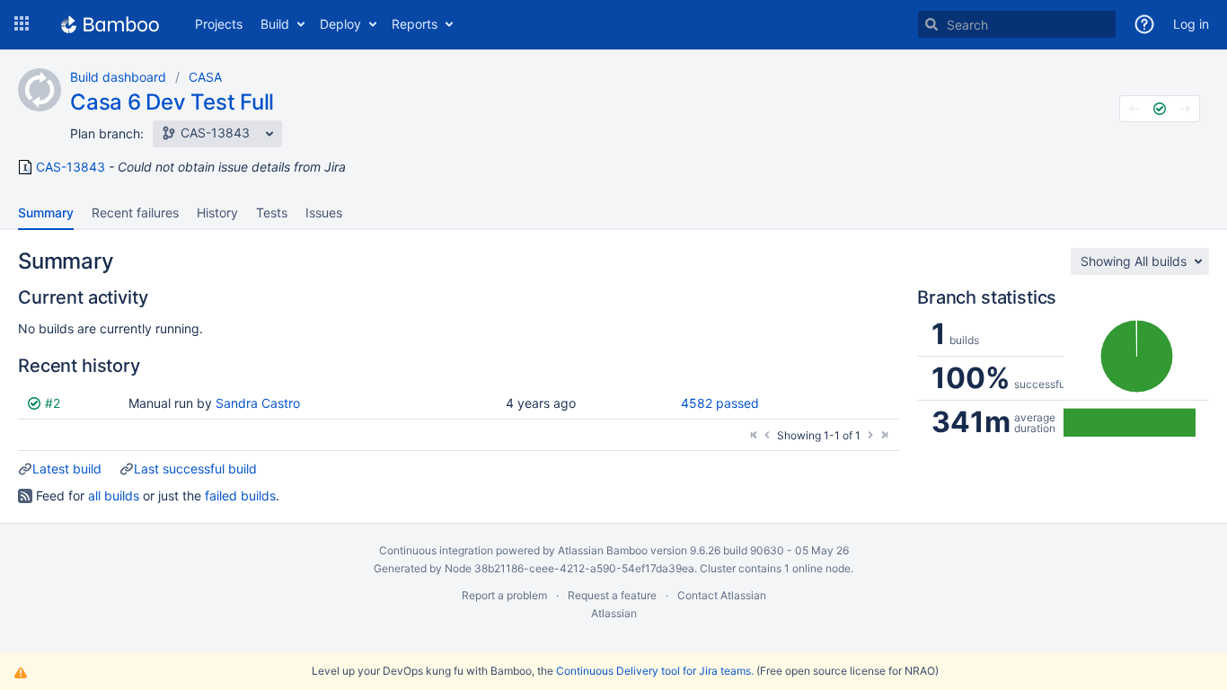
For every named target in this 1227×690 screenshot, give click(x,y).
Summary (46, 212)
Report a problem (504, 595)
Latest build (67, 468)
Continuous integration (436, 550)
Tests (271, 212)
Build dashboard (118, 76)
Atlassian (614, 613)
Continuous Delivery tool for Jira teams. (655, 670)
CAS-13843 (70, 167)
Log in (1191, 23)
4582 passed (720, 403)
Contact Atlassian (721, 595)
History (217, 212)
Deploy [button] (340, 23)
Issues (323, 212)
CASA (205, 76)
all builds (113, 495)
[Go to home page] (110, 24)
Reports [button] (414, 23)
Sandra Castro (258, 403)
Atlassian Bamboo (603, 550)
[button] (21, 24)
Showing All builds (1134, 261)
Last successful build (195, 468)
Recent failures (135, 212)
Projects (219, 23)
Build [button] (274, 23)
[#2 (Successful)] (1159, 108)
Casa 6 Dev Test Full (172, 102)
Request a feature (612, 595)
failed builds (240, 495)
